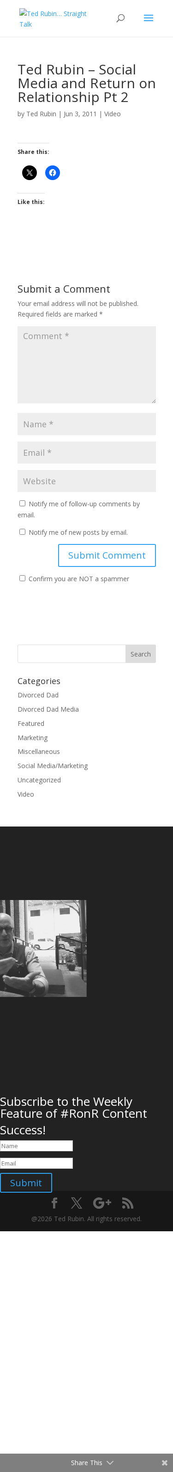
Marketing (33, 737)
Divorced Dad (38, 695)
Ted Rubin (41, 113)
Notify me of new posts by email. (78, 532)
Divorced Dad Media (48, 709)
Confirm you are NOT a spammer (78, 578)
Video (112, 113)
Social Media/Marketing (53, 765)
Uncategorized (39, 780)
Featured (31, 723)
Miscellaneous (39, 751)
